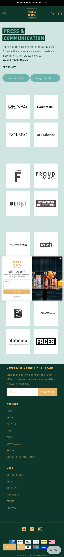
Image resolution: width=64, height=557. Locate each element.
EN (19, 546)
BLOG (9, 437)
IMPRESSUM (13, 494)
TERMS (10, 501)
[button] (4, 13)
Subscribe (47, 392)
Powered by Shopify (40, 556)
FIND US (11, 424)
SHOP (10, 417)
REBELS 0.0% (27, 556)
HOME (10, 411)
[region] (32, 3)
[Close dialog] (60, 258)
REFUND (11, 488)
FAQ (9, 430)
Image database (45, 78)
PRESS (10, 450)
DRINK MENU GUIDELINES (21, 456)
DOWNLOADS (14, 443)
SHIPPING (12, 481)
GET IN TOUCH (15, 474)
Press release (16, 78)
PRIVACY (11, 507)
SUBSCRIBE (17, 291)
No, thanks (17, 297)
